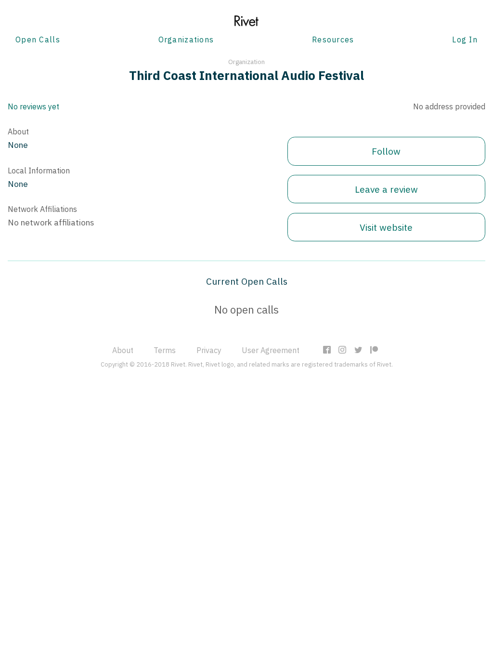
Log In (465, 39)
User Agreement (270, 350)
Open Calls (37, 39)
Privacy (208, 350)
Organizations (186, 39)
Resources (333, 39)
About (122, 350)
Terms (165, 350)
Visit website (386, 227)
